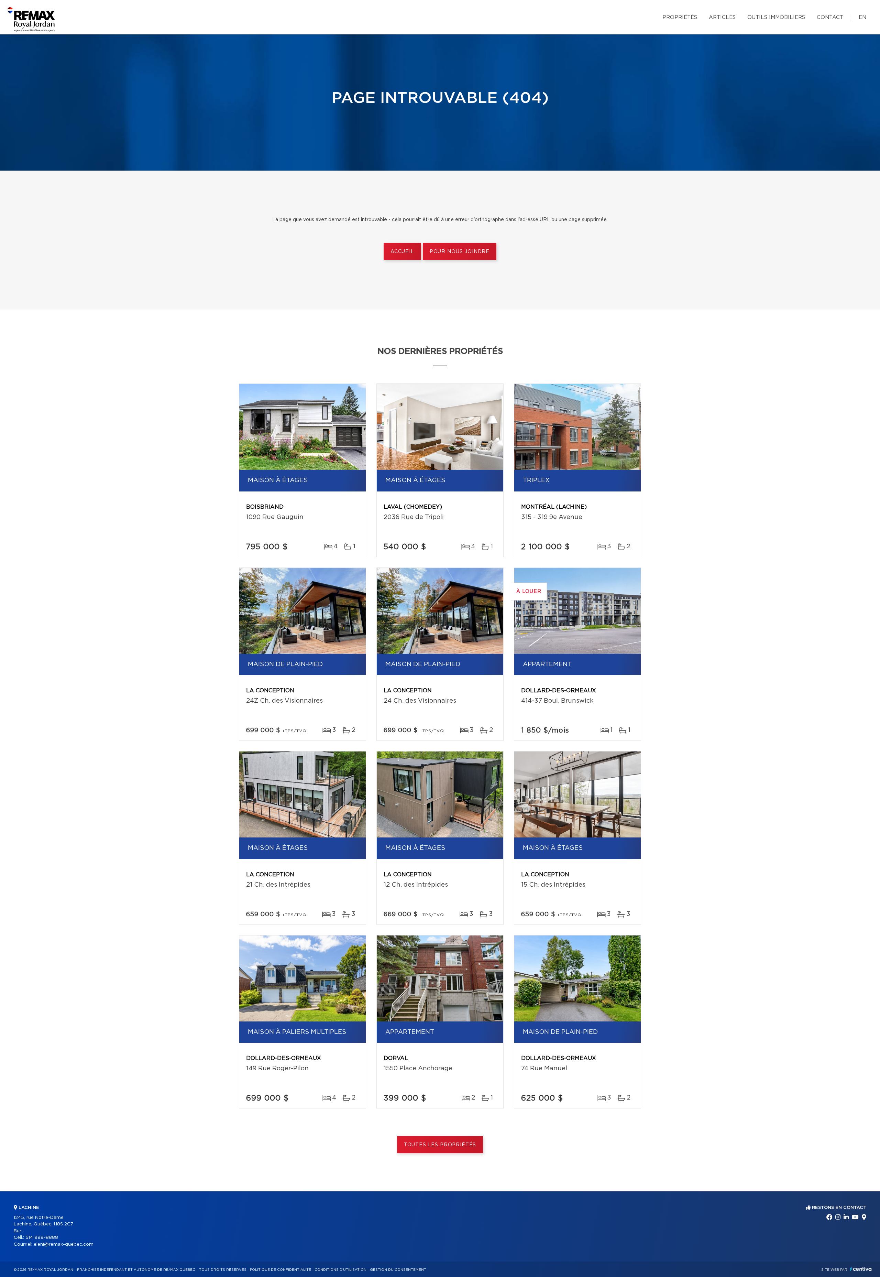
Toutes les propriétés (440, 1145)
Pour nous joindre (460, 251)
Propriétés (679, 17)
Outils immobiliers (776, 17)
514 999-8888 (41, 1237)
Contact (830, 17)
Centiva (861, 1269)
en (862, 17)
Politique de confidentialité (280, 1269)
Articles (722, 17)
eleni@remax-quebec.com (64, 1244)
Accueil (402, 251)
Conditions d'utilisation (340, 1269)
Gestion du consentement (398, 1269)
